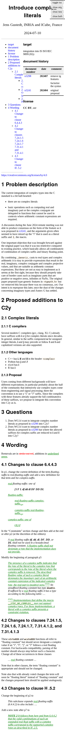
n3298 (27, 76)
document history (13, 49)
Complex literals (19, 74)
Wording (13, 107)
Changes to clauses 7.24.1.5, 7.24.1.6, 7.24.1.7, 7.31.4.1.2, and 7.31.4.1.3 (20, 139)
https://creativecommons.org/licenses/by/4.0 (24, 175)
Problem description (14, 58)
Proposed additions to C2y (14, 65)
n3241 (27, 90)
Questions (14, 104)
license (11, 53)
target (11, 44)
